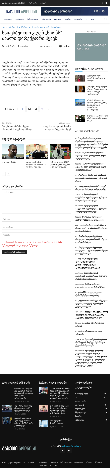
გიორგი (66, 46)
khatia (78, 339)
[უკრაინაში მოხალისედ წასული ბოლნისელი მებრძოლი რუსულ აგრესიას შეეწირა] (43, 408)
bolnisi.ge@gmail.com (71, 446)
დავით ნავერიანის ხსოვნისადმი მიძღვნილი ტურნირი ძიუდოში (36, 164)
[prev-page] (4, 174)
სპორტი (12, 27)
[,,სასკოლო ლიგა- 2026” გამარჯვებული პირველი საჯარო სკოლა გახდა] (60, 151)
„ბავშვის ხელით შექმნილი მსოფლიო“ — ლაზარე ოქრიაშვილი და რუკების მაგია (91, 228)
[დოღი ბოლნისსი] (13, 151)
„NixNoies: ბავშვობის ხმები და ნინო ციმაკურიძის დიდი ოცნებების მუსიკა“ (90, 155)
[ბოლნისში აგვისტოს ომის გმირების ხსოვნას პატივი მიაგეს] (80, 118)
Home (4, 27)
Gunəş (78, 258)
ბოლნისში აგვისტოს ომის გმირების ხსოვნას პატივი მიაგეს (97, 118)
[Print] (36, 109)
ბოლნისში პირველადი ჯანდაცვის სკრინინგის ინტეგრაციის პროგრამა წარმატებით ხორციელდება (23, 393)
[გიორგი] (61, 46)
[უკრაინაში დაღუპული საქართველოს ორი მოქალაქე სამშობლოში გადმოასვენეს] (7, 420)
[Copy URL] (49, 109)
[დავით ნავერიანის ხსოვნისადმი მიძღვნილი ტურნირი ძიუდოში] (36, 151)
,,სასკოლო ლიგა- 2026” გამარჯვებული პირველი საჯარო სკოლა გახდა (60, 164)
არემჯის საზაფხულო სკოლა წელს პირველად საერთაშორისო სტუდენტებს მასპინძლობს (97, 105)
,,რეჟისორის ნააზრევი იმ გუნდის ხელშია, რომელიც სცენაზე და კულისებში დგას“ (91, 303)
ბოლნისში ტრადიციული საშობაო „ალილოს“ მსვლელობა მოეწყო (24, 408)
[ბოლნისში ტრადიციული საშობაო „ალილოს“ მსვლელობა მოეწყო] (7, 408)
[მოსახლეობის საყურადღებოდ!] (43, 423)
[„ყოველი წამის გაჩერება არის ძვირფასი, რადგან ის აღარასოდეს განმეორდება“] (80, 89)
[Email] (29, 109)
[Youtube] (106, 3)
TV (4, 158)
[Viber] (42, 109)
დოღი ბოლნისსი (9, 162)
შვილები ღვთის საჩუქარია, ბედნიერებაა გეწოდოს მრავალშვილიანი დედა (91, 197)
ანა (76, 225)
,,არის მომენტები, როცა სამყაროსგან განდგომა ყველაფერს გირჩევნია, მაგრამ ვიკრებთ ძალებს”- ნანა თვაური (59, 393)
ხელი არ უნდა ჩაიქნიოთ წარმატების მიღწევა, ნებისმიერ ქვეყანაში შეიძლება (91, 342)
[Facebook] (102, 3)
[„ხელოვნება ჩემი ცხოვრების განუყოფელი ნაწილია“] (80, 78)
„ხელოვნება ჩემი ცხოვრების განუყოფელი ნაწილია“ (97, 78)
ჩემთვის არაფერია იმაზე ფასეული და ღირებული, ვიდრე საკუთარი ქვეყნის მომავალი (91, 314)
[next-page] (8, 174)
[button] (105, 19)
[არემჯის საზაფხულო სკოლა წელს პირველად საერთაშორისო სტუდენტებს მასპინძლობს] (80, 102)
